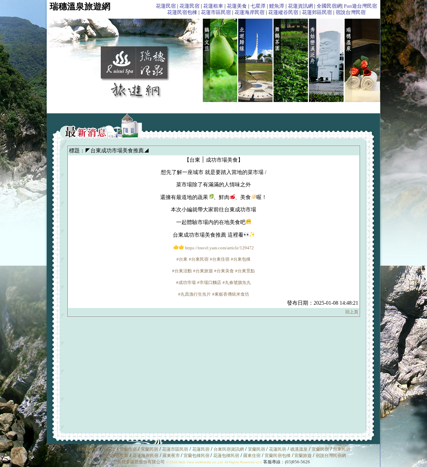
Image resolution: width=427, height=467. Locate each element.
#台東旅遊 (203, 270)
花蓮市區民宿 (216, 12)
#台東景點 (245, 270)
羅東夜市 (171, 455)
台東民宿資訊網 (229, 449)
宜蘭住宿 (128, 449)
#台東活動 (182, 270)
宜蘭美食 (89, 455)
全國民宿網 (329, 6)
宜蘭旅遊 (302, 455)
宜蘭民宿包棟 (278, 455)
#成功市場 (186, 282)
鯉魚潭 (276, 6)
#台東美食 (224, 270)
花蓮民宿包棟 (182, 12)
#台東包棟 (241, 259)
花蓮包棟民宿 (226, 455)
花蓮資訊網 (300, 6)
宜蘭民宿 (149, 449)
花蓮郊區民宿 (317, 12)
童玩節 (108, 449)
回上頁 (351, 311)
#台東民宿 (198, 259)
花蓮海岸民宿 (250, 12)
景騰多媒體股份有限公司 (141, 461)
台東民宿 (341, 449)
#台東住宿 (220, 259)
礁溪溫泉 (299, 449)
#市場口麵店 (209, 282)
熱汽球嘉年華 (115, 455)
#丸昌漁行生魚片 (194, 294)
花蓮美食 (237, 6)
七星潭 (258, 6)
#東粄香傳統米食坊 (230, 294)
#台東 (181, 259)
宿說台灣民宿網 (331, 455)
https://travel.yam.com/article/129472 (219, 247)
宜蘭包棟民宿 (196, 455)
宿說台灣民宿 (351, 12)
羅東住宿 (252, 455)
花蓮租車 (213, 6)
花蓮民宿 (166, 6)
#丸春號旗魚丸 (237, 282)
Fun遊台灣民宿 (360, 6)
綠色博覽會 (87, 449)
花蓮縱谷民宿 (283, 12)
